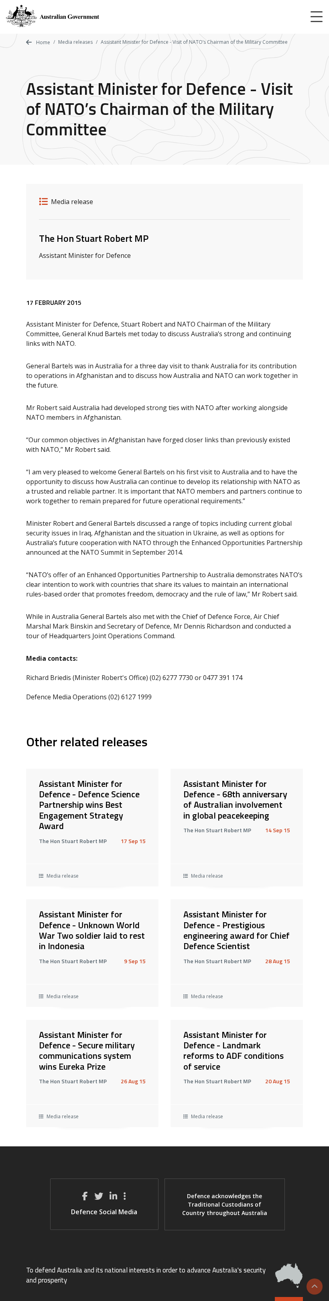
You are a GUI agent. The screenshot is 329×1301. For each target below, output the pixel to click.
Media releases (75, 42)
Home (42, 42)
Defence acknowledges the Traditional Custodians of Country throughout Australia (224, 1204)
